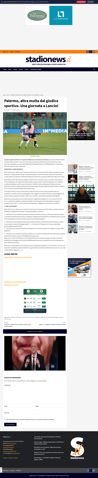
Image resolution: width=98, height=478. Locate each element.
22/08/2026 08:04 (88, 231)
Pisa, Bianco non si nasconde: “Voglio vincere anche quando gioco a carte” (80, 197)
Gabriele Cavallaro (73, 137)
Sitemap (10, 457)
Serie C (27, 69)
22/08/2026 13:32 (88, 211)
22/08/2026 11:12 (88, 220)
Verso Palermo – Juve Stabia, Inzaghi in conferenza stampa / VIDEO (47, 458)
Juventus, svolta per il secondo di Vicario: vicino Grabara (85, 208)
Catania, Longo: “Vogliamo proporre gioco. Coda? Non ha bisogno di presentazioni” (48, 443)
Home (4, 69)
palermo (9, 317)
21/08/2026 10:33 (88, 181)
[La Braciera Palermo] (37, 15)
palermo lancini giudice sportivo (18, 317)
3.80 (31, 298)
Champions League (35, 69)
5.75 (34, 306)
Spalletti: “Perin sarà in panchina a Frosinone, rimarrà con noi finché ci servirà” (86, 168)
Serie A (15, 69)
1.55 (28, 298)
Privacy (16, 457)
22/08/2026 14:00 (82, 137)
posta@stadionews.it (8, 447)
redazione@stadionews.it (9, 451)
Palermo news (7, 319)
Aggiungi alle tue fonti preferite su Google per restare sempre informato (26, 1)
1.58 (28, 306)
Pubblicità (17, 51)
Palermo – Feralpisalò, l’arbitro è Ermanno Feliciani (52, 323)
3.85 (31, 306)
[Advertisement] (49, 38)
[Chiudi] (96, 2)
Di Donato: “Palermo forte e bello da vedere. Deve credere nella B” (17, 324)
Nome (6, 406)
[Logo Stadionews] (77, 448)
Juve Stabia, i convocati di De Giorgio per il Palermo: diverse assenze (47, 437)
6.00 (34, 298)
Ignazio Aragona (12, 443)
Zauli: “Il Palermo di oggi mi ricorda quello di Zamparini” (86, 217)
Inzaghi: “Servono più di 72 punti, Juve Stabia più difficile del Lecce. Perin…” (81, 134)
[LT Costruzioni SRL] (60, 15)
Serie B (21, 69)
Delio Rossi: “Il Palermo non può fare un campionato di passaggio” (85, 228)
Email (37, 406)
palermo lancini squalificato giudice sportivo (37, 317)
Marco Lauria (16, 453)
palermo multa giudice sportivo (55, 317)
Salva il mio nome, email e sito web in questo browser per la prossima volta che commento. (30, 419)
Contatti (11, 51)
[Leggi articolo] (72, 168)
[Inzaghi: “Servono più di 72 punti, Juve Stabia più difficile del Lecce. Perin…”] (81, 130)
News (9, 69)
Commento (7, 385)
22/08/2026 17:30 (79, 200)
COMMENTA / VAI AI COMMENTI (35, 331)
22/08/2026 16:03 (88, 171)
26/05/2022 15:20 (16, 109)
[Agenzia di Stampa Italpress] (79, 267)
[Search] (94, 69)
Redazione (5, 51)
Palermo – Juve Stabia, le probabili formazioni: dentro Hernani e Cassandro (86, 178)
